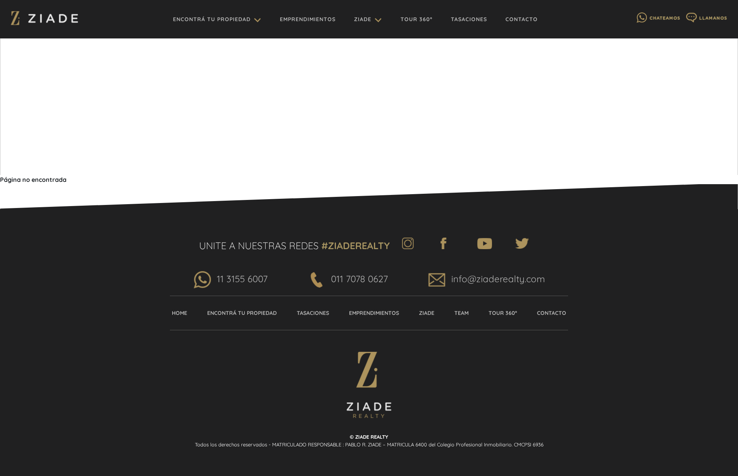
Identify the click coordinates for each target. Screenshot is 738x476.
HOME (179, 313)
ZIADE (362, 19)
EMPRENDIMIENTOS (308, 19)
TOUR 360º (416, 19)
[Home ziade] (44, 19)
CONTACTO (521, 19)
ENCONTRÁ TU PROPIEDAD (212, 19)
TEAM (461, 313)
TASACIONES (469, 19)
